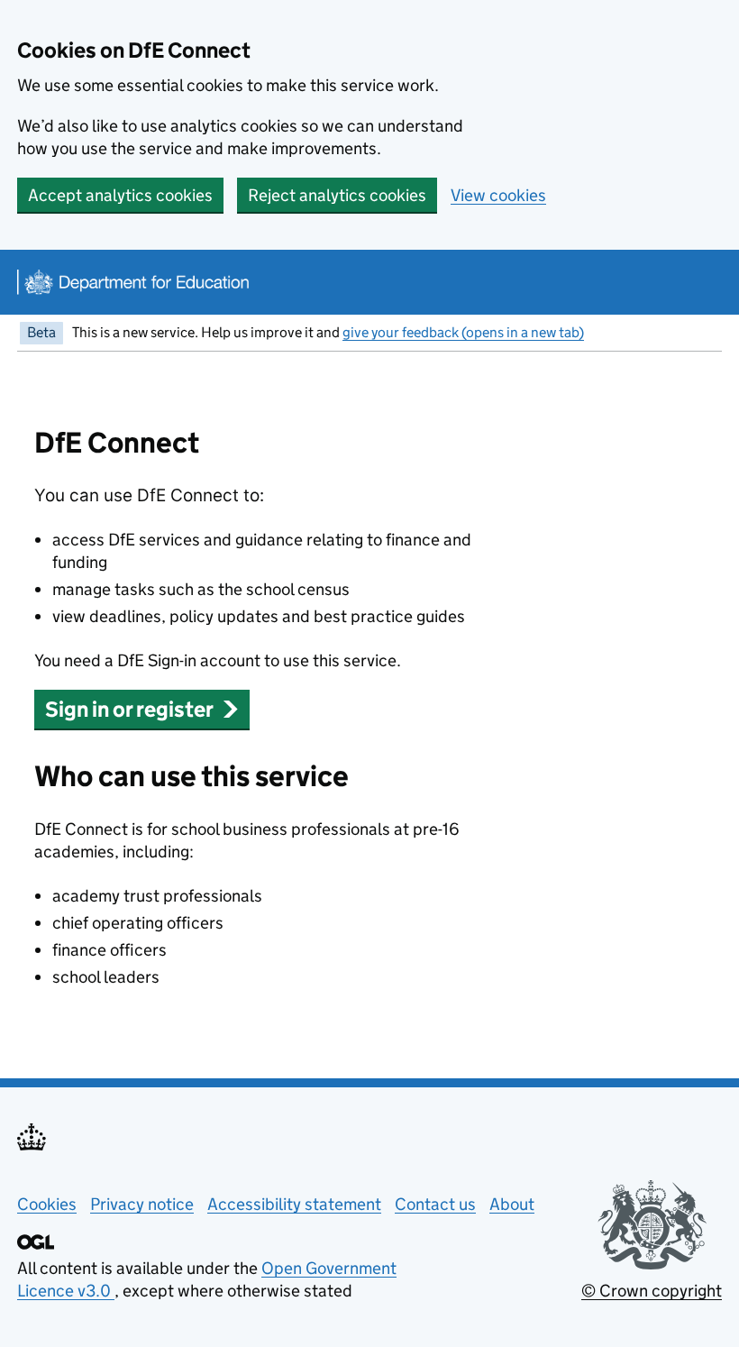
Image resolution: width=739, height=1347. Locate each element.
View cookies (498, 195)
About (511, 1204)
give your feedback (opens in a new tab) (463, 332)
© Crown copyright (651, 1290)
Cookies (47, 1204)
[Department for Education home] (131, 282)
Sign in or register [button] (129, 709)
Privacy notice (142, 1204)
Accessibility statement (294, 1204)
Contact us (435, 1204)
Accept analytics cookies (120, 195)
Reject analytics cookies (337, 195)
